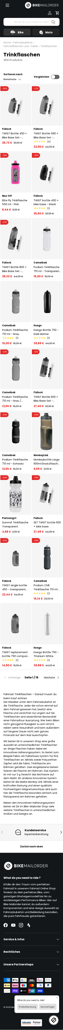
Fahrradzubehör (23, 42)
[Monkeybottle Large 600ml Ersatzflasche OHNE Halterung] (47, 431)
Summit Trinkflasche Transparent (15, 524)
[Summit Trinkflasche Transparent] (15, 494)
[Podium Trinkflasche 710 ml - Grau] (15, 301)
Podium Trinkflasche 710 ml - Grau (15, 332)
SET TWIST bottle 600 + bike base (47, 524)
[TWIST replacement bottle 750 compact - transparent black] (15, 623)
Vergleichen (41, 77)
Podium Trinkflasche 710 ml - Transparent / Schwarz (47, 269)
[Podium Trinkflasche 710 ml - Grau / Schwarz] (15, 368)
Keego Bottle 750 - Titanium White (46, 654)
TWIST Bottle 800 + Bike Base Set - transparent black (14, 269)
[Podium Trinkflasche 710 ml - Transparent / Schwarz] (47, 238)
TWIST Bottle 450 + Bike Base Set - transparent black (14, 135)
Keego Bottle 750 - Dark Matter (46, 332)
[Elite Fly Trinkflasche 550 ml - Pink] (15, 171)
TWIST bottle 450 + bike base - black (46, 202)
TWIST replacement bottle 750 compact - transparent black (15, 654)
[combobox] (31, 22)
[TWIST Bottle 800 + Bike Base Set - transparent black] (15, 238)
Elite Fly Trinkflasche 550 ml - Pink (14, 202)
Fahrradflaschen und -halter (21, 46)
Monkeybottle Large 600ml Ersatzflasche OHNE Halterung (47, 462)
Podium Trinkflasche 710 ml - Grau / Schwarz (15, 399)
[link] (13, 677)
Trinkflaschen (49, 46)
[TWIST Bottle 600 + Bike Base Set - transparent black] (47, 368)
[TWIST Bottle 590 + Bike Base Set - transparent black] (47, 105)
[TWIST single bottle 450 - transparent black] (15, 557)
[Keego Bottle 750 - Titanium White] (47, 623)
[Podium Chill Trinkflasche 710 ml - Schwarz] (47, 557)
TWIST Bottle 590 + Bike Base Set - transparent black (46, 135)
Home (7, 42)
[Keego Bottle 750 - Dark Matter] (47, 301)
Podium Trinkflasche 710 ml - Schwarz (15, 461)
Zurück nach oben (31, 846)
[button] (57, 13)
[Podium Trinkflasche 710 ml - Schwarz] (15, 431)
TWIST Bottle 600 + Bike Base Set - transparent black (46, 399)
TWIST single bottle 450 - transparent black (14, 587)
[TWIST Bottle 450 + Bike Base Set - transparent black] (15, 105)
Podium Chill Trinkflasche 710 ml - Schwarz (47, 587)
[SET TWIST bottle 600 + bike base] (47, 494)
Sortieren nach (13, 74)
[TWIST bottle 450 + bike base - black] (47, 171)
